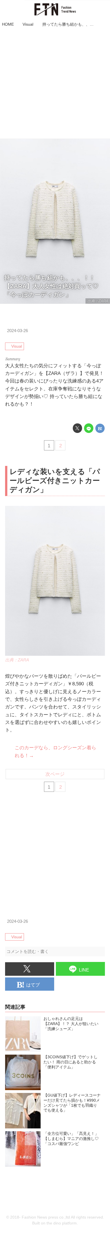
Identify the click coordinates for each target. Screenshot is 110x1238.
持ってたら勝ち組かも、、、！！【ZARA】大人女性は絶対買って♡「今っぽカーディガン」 (51, 286)
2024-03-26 (17, 330)
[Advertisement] (55, 84)
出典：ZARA (97, 301)
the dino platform (62, 1223)
